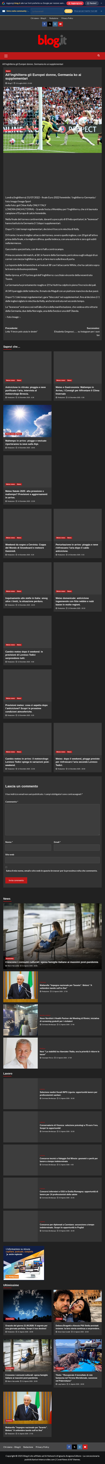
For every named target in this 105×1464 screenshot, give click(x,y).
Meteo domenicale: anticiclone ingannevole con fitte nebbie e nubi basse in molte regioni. (75, 601)
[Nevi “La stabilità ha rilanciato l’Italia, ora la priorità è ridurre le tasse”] (20, 1053)
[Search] (98, 55)
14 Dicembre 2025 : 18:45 (26, 448)
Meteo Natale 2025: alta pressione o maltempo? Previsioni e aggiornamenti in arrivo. (26, 494)
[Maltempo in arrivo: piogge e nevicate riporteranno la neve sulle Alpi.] (27, 421)
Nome (9, 842)
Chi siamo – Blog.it (38, 18)
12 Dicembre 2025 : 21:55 (26, 769)
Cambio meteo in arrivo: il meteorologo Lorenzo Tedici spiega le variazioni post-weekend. (27, 762)
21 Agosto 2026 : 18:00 (76, 1384)
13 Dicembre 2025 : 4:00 (26, 662)
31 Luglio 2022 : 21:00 (24, 83)
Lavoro (42, 1089)
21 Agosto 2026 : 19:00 (25, 1332)
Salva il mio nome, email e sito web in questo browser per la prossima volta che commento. (51, 870)
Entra (68, 11)
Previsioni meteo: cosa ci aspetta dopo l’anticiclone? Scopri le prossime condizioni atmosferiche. (26, 708)
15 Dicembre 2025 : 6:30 (26, 397)
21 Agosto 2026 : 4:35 (66, 1164)
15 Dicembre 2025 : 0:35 (76, 397)
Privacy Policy (67, 18)
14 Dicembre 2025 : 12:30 (26, 501)
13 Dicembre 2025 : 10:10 (76, 608)
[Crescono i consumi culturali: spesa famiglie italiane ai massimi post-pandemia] (52, 936)
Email (57, 842)
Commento (11, 801)
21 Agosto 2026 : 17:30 (64, 1058)
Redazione (53, 18)
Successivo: (77, 331)
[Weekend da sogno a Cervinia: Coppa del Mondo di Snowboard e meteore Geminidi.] (27, 525)
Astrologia (10, 1319)
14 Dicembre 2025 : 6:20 (26, 555)
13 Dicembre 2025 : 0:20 (26, 715)
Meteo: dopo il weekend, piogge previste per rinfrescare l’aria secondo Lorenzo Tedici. (78, 762)
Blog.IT (10, 83)
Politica (42, 1048)
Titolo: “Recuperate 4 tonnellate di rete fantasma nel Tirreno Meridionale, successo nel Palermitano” (76, 1378)
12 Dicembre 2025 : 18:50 (76, 769)
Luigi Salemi (62, 1384)
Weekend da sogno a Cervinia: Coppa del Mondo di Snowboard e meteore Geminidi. (25, 548)
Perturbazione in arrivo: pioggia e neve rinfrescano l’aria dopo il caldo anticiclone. (77, 548)
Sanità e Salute (45, 1015)
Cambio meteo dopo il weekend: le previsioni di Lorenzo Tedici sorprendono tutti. (24, 655)
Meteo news (10, 380)
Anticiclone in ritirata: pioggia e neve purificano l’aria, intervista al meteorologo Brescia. (25, 390)
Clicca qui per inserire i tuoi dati (85, 11)
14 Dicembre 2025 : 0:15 (76, 555)
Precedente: (21, 330)
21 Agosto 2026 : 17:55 (60, 991)
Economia (9, 958)
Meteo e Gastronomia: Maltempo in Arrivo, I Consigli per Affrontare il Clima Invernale (77, 390)
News (8, 71)
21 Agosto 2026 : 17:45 (66, 1024)
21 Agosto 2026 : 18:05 (29, 966)
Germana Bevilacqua (49, 1024)
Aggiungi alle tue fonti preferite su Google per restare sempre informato (40, 3)
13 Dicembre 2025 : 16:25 (26, 605)
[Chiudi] (101, 3)
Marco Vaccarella (13, 966)
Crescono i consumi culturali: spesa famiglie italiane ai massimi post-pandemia (51, 962)
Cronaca (43, 982)
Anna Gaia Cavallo (64, 1332)
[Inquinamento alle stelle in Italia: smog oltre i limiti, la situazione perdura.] (27, 578)
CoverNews (61, 1459)
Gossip (59, 1319)
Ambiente (59, 1368)
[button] (6, 55)
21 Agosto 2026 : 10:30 (66, 1131)
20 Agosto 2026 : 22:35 (66, 1198)
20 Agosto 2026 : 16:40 (66, 1231)
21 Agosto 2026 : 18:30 (81, 1332)
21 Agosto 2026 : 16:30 (66, 1098)
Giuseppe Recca (47, 1058)
